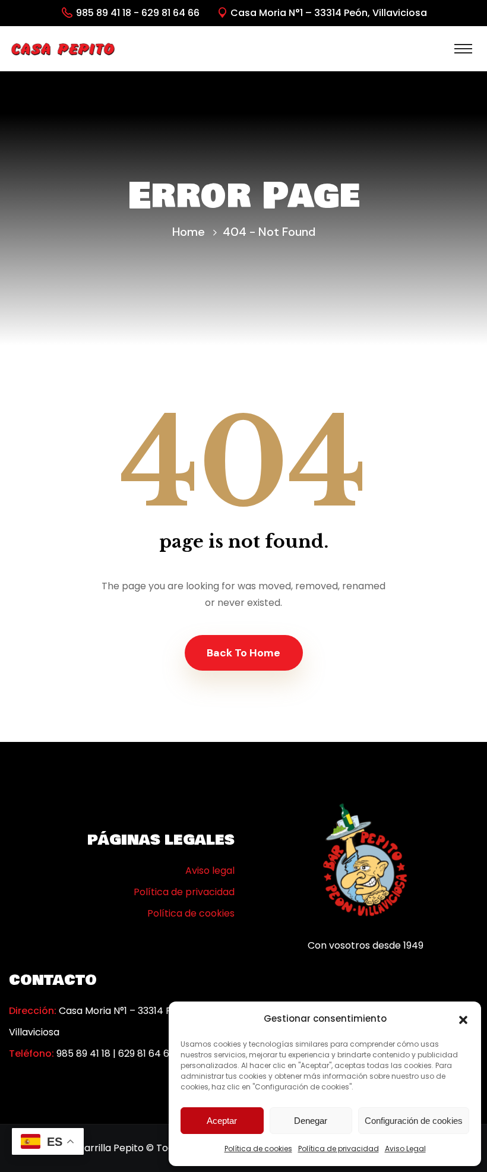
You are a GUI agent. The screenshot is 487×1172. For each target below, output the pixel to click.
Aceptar (222, 1121)
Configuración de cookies (414, 1121)
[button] (463, 1019)
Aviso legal (210, 870)
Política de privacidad (338, 1148)
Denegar (310, 1121)
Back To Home (243, 653)
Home (188, 231)
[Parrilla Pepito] (63, 48)
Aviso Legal (405, 1148)
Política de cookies (258, 1148)
